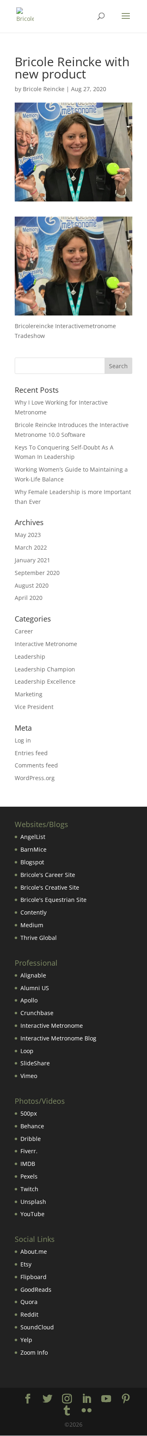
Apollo (29, 1000)
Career (24, 631)
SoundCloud (37, 1327)
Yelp (26, 1340)
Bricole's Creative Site (49, 887)
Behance (32, 1126)
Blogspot (32, 862)
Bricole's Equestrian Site (53, 900)
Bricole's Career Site (47, 875)
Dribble (30, 1139)
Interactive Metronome (46, 644)
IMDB (27, 1164)
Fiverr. (29, 1151)
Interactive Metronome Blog (58, 1038)
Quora (29, 1302)
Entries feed (31, 753)
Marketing (28, 694)
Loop (26, 1051)
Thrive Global (38, 938)
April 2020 (28, 598)
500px (28, 1113)
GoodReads (35, 1289)
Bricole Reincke (44, 89)
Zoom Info (34, 1352)
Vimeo (28, 1076)
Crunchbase (36, 1013)
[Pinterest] (126, 1399)
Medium (31, 925)
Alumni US (34, 988)
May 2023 (28, 535)
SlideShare (35, 1063)
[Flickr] (86, 1411)
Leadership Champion (45, 669)
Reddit (29, 1314)
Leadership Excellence (45, 681)
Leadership (30, 656)
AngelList (32, 837)
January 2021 (32, 560)
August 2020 (32, 585)
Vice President (34, 707)
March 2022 (31, 547)
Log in (23, 740)
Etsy (25, 1264)
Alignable (33, 975)
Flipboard (33, 1277)
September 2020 (37, 573)
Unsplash (33, 1202)
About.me (33, 1251)
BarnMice (33, 849)
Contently (33, 912)
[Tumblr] (67, 1411)
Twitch (29, 1189)
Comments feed (36, 765)
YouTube (32, 1214)
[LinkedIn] (86, 1399)
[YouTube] (106, 1399)
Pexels (29, 1176)
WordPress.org (35, 778)
